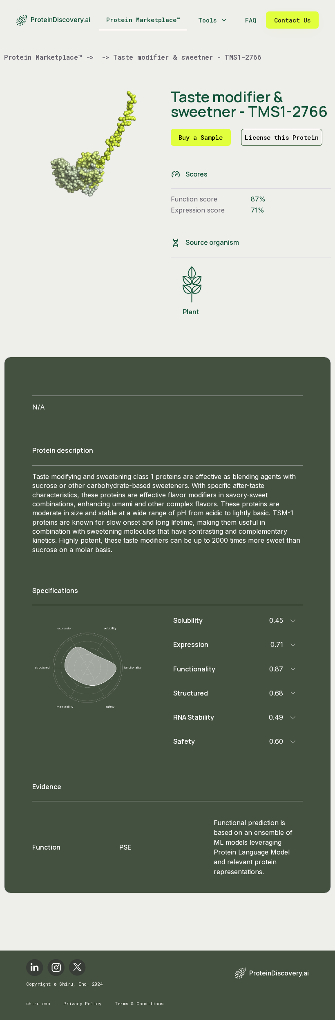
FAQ (250, 20)
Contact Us (292, 20)
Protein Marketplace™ (143, 20)
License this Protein (282, 137)
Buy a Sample (201, 137)
